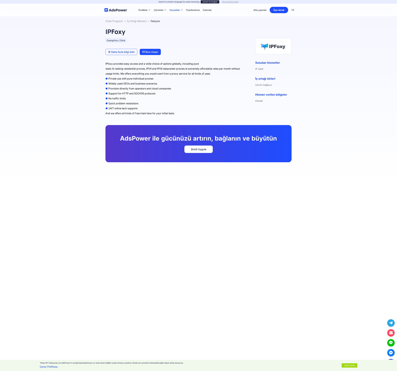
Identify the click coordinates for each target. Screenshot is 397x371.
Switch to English (210, 2)
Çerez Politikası (49, 366)
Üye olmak (278, 10)
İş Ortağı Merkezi (137, 21)
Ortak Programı (114, 21)
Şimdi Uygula (198, 149)
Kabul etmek (349, 365)
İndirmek (207, 5)
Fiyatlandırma (193, 5)
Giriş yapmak (260, 10)
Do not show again (230, 2)
